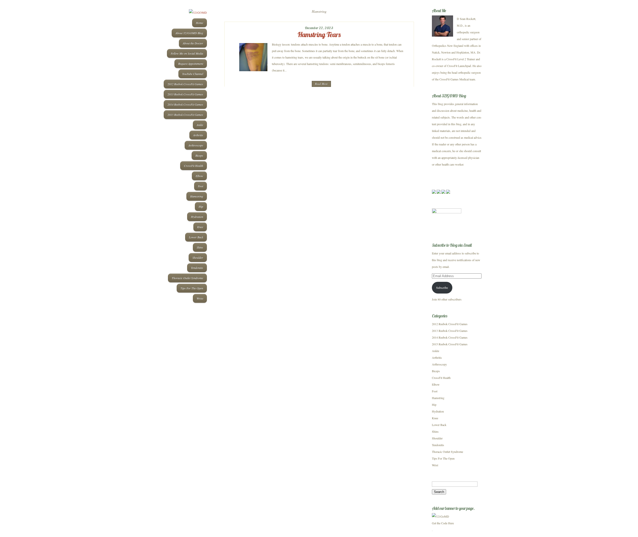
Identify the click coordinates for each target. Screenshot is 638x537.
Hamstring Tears (319, 34)
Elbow (199, 176)
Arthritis (198, 135)
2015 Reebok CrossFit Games (185, 115)
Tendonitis (197, 268)
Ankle (200, 125)
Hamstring (196, 196)
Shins (200, 247)
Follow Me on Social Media (187, 53)
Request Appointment (190, 63)
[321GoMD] (440, 516)
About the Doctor (193, 43)
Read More (321, 84)
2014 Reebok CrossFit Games (185, 104)
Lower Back (196, 237)
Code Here (447, 523)
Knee (200, 227)
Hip (201, 206)
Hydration (197, 217)
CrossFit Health (193, 166)
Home (199, 23)
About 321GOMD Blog (189, 33)
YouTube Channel (192, 74)
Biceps (199, 155)
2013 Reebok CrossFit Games (185, 94)
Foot (200, 186)
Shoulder (197, 257)
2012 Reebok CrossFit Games (185, 84)
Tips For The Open (191, 288)
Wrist (200, 298)
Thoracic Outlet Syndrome (187, 278)
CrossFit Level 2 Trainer (460, 59)
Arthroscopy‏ (195, 145)
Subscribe (442, 288)
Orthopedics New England (447, 46)
